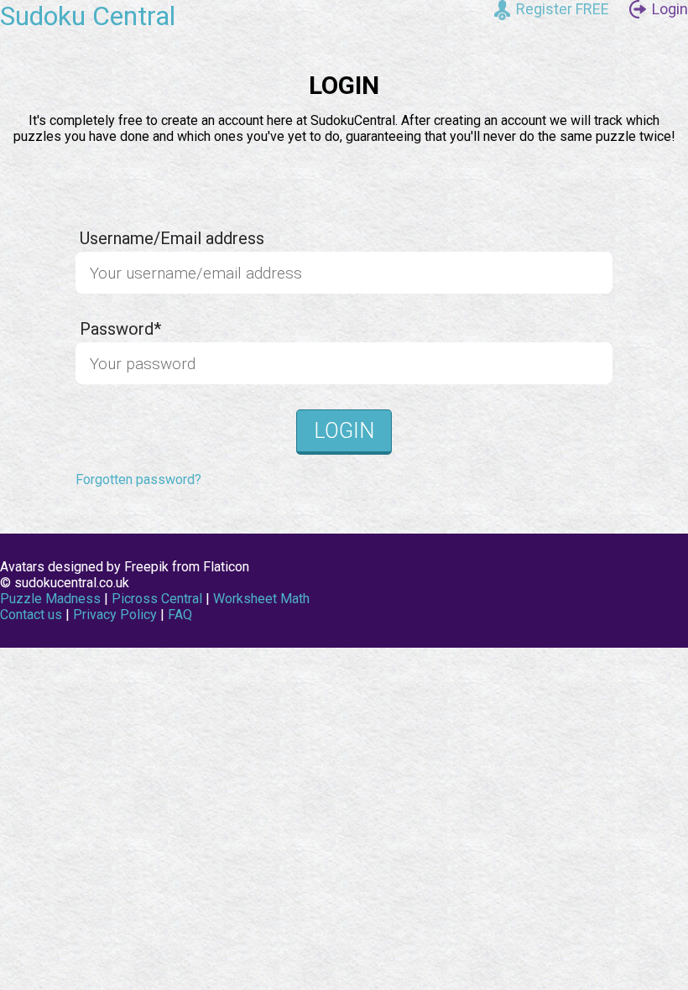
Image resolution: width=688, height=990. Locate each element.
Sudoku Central (87, 16)
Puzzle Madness (50, 599)
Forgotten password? (138, 479)
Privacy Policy (115, 615)
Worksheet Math (261, 599)
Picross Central (157, 599)
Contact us (31, 615)
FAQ (180, 615)
